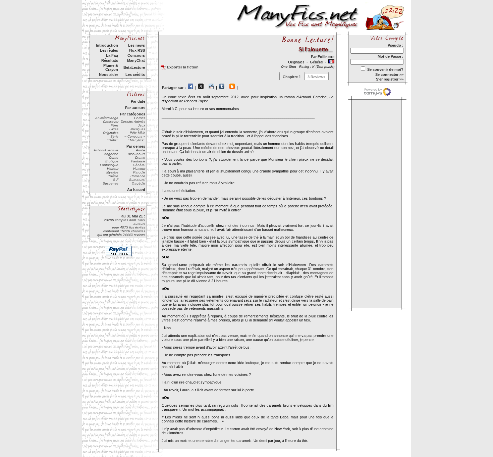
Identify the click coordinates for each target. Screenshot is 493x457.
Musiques (137, 129)
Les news (136, 45)
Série (114, 136)
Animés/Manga (106, 118)
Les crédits (135, 74)
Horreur (112, 168)
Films (114, 125)
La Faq (112, 55)
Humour (139, 168)
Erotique (111, 161)
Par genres (135, 146)
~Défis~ (112, 140)
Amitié (140, 150)
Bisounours (136, 154)
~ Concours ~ (134, 136)
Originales (110, 133)
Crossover (110, 121)
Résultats (109, 60)
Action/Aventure (106, 150)
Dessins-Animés (133, 121)
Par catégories (132, 114)
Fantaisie (138, 161)
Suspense (110, 183)
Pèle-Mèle (137, 133)
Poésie (113, 176)
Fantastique (109, 165)
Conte (113, 157)
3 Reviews (316, 77)
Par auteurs (135, 108)
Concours (136, 55)
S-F (115, 180)
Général (139, 165)
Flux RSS (137, 50)
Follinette (326, 57)
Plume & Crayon (110, 67)
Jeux (141, 125)
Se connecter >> (389, 74)
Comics (139, 118)
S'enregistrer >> (389, 79)
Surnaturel (137, 180)
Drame (140, 157)
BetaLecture (134, 67)
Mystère (112, 172)
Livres (113, 129)
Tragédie (138, 183)
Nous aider (108, 74)
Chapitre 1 (292, 77)
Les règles (109, 50)
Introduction (107, 45)
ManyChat (136, 60)
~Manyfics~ (136, 140)
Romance (137, 176)
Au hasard (136, 190)
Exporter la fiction (182, 67)
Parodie (139, 172)
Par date (138, 101)
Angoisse (111, 154)
